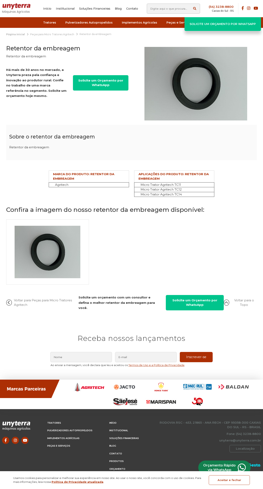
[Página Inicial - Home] (18, 6)
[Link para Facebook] (242, 8)
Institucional (118, 430)
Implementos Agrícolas (63, 438)
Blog (112, 445)
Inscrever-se (196, 357)
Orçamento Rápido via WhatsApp (219, 467)
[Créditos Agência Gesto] (254, 465)
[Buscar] (194, 8)
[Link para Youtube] (256, 8)
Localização (245, 448)
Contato (115, 453)
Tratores (54, 422)
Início (113, 422)
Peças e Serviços (58, 445)
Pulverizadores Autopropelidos (69, 430)
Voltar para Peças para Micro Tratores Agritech (43, 302)
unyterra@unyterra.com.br (240, 440)
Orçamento (117, 468)
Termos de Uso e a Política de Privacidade (156, 365)
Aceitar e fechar (229, 480)
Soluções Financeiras (124, 438)
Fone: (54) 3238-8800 (244, 434)
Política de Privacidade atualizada (77, 481)
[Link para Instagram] (248, 8)
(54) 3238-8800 (221, 7)
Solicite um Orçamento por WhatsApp (223, 24)
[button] (49, 22)
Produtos (116, 461)
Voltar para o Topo (244, 302)
